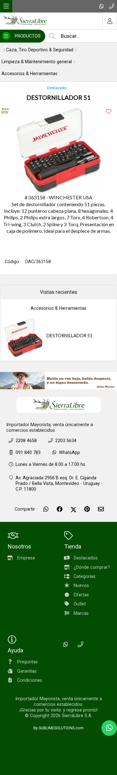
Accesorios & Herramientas (29, 73)
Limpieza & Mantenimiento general (37, 61)
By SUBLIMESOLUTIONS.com (58, 728)
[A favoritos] (108, 112)
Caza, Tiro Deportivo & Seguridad (39, 50)
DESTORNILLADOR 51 (69, 335)
